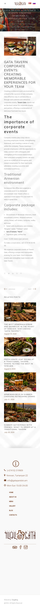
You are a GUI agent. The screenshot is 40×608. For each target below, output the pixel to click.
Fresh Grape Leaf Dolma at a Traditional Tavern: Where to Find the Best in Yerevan (19, 362)
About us (12, 497)
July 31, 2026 (9, 399)
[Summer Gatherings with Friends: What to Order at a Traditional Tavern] (20, 412)
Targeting (15, 600)
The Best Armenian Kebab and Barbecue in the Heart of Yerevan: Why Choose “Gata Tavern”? (19, 327)
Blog (13, 24)
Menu (11, 501)
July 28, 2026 (9, 432)
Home (7, 24)
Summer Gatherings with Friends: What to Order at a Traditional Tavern (20, 427)
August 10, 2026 (10, 334)
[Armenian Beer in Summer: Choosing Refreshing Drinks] (20, 381)
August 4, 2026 (9, 369)
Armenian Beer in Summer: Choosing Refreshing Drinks (19, 395)
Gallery (12, 506)
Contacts (13, 515)
